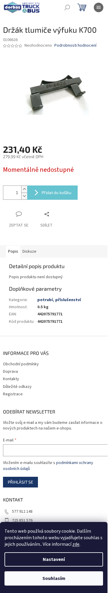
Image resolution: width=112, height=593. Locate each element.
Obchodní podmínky (21, 364)
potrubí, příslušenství (59, 300)
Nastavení (54, 559)
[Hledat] (67, 7)
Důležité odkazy (17, 387)
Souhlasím (53, 578)
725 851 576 (22, 520)
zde (75, 544)
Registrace (13, 394)
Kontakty (11, 379)
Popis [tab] (13, 251)
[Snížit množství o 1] (24, 196)
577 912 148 (22, 512)
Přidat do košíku (56, 192)
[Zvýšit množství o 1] (24, 189)
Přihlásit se (20, 482)
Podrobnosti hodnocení (75, 45)
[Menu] (99, 7)
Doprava (10, 372)
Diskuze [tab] (29, 251)
